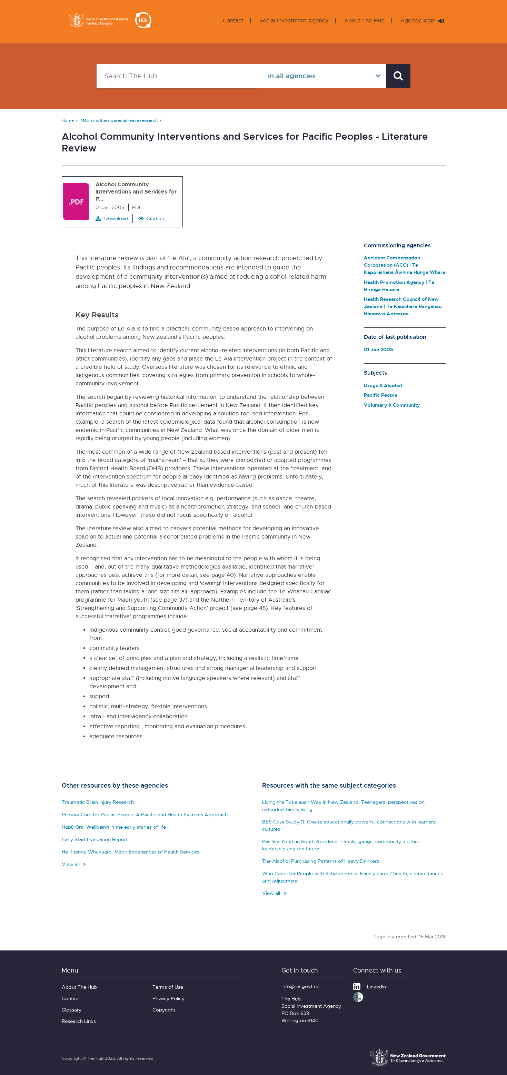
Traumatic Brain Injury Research (98, 802)
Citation (155, 218)
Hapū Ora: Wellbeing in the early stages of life (114, 827)
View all (71, 864)
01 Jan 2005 (378, 349)
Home (68, 120)
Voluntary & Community (392, 405)
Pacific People (380, 395)
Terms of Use (167, 987)
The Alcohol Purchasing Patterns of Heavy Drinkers (320, 861)
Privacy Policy (168, 998)
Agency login (418, 20)
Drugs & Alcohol (383, 385)
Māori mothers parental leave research (119, 120)
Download (116, 218)
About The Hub (364, 20)
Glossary (71, 1010)
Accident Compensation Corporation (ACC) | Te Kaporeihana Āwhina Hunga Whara (404, 265)
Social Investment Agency (293, 20)
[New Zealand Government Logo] (408, 1065)
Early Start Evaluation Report (95, 839)
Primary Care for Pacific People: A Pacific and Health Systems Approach (145, 814)
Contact (233, 20)
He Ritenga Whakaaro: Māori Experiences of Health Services (130, 852)
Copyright (163, 1010)
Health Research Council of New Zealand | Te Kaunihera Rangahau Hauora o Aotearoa (402, 306)
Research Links (79, 1021)
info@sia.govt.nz (300, 986)
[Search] (398, 76)
